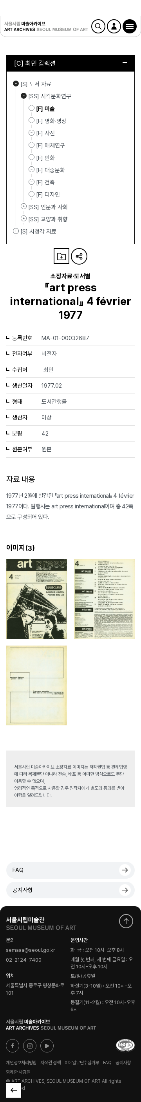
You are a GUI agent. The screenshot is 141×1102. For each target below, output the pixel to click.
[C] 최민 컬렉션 (35, 63)
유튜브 (47, 1045)
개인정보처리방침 (21, 1062)
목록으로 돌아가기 (13, 1090)
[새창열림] (41, 921)
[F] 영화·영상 (51, 121)
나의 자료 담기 (61, 256)
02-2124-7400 (24, 960)
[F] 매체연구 (50, 145)
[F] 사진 (45, 133)
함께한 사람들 (18, 1072)
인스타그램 (30, 1045)
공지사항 (23, 890)
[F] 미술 (45, 108)
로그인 (114, 26)
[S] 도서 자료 (16, 83)
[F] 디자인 (48, 194)
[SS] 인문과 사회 (23, 206)
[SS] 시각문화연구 (23, 95)
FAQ (18, 870)
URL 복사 (79, 256)
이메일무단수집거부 (82, 1062)
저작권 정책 (50, 1062)
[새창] (125, 1045)
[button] (130, 26)
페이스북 (12, 1045)
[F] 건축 (45, 182)
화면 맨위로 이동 (126, 921)
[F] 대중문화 (50, 170)
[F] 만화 (45, 157)
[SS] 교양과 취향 (23, 218)
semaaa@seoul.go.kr (30, 950)
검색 (98, 26)
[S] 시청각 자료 (16, 230)
